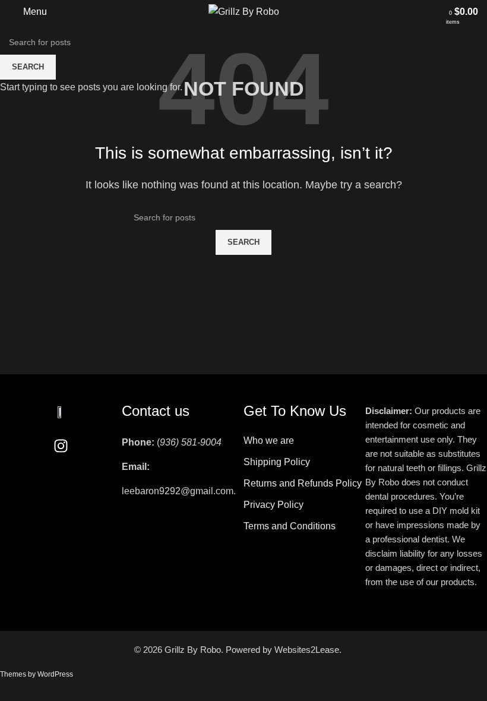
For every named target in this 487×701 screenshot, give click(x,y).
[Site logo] (243, 11)
